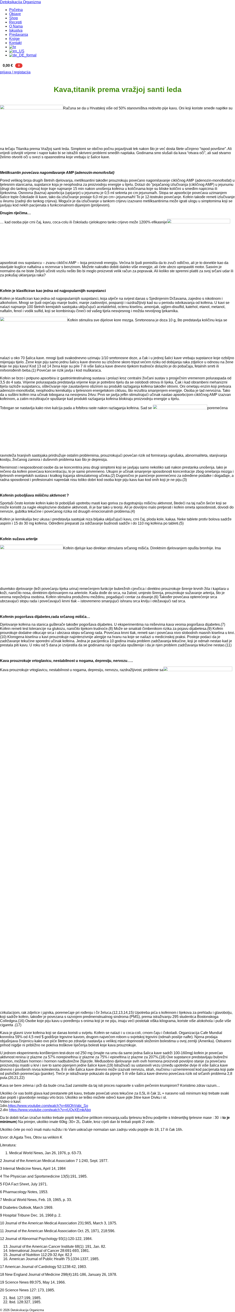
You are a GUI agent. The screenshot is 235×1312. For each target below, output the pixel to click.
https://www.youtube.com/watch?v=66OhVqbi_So (48, 1106)
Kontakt (15, 43)
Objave (15, 14)
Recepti (15, 22)
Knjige (14, 39)
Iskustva (15, 30)
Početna (16, 10)
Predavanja (18, 34)
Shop (13, 18)
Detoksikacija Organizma (20, 2)
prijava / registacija (15, 72)
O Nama (16, 26)
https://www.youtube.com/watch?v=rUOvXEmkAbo (50, 1110)
